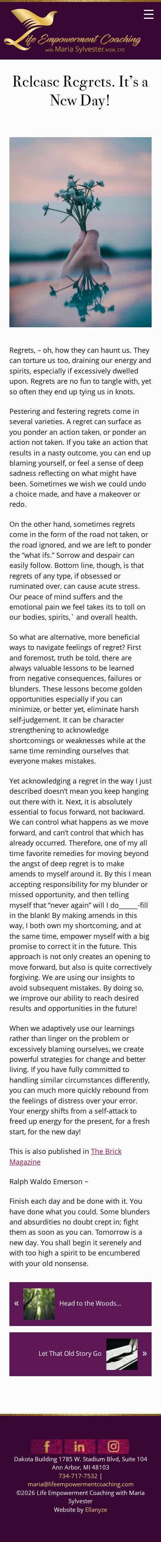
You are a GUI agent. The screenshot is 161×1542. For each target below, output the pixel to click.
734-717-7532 (78, 1476)
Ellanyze (96, 1510)
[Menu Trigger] (148, 14)
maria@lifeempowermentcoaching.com (81, 1485)
